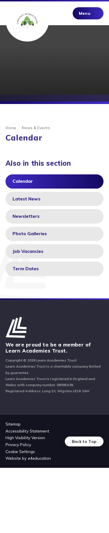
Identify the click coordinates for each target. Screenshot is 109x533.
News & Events (36, 127)
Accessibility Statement (27, 430)
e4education (39, 458)
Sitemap (13, 423)
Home (11, 127)
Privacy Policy (18, 444)
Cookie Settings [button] (20, 451)
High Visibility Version (25, 437)
